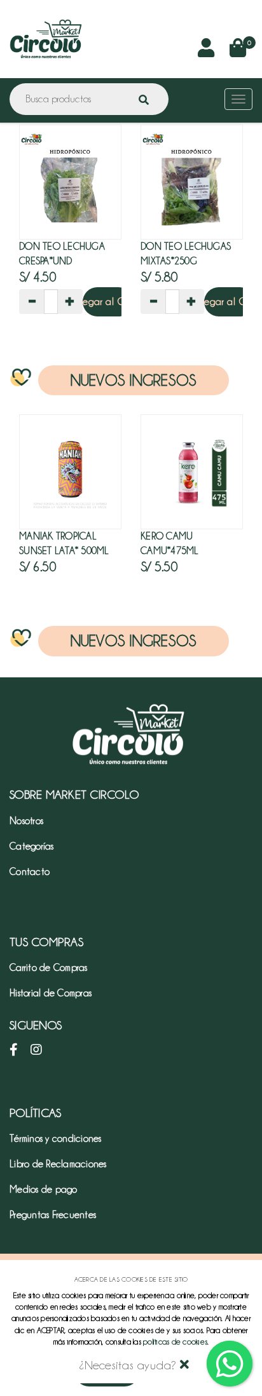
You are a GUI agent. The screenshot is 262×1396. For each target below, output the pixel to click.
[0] (237, 52)
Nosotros (26, 821)
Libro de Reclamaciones (58, 1164)
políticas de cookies (175, 1342)
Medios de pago (44, 1189)
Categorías (32, 846)
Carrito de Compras (49, 968)
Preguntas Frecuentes (53, 1215)
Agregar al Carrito (108, 302)
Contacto (30, 872)
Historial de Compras (51, 993)
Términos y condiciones (56, 1139)
